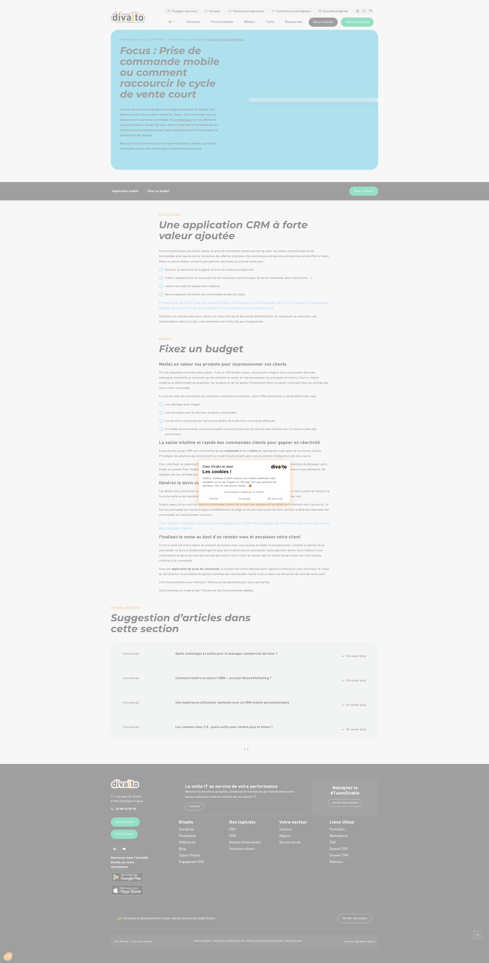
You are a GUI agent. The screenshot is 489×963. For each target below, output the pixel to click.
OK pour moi (275, 498)
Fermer (213, 498)
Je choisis (244, 498)
